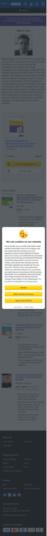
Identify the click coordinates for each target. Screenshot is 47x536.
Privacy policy (29, 307)
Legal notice (17, 307)
